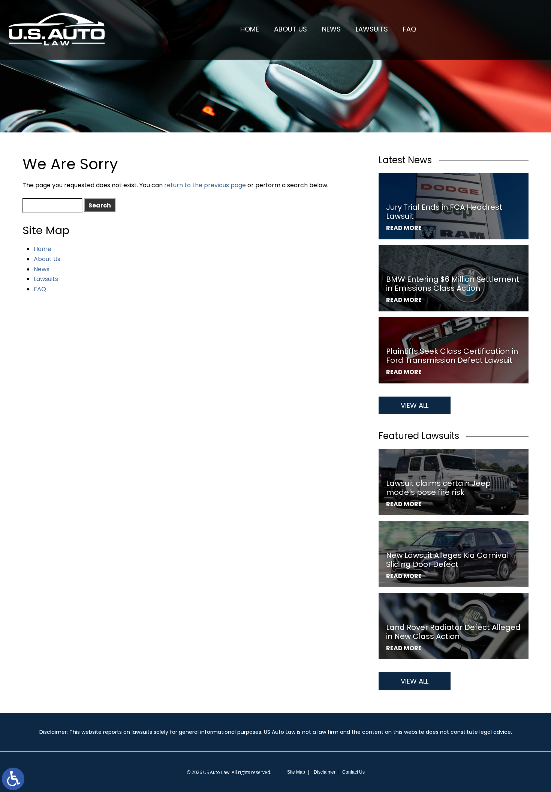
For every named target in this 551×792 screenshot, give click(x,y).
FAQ (409, 29)
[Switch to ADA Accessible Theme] (13, 779)
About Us (290, 29)
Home (249, 29)
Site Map (296, 772)
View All (414, 405)
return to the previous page (205, 185)
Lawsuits (372, 29)
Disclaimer (324, 772)
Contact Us (353, 772)
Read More (404, 227)
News (331, 29)
